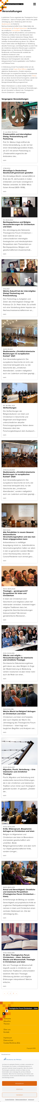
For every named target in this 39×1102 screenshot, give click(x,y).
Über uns (7, 1029)
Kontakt (6, 1032)
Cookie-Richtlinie (9, 1099)
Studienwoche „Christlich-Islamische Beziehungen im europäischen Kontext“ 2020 (19, 474)
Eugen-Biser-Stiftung (20, 69)
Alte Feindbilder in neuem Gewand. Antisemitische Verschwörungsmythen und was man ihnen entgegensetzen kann (19, 535)
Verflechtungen (9, 407)
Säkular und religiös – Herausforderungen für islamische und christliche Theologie (18, 657)
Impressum (31, 1099)
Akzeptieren (19, 1083)
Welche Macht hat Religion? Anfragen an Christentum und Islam (19, 712)
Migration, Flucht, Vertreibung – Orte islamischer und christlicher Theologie (19, 771)
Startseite (7, 1018)
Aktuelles (7, 1021)
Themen (7, 1024)
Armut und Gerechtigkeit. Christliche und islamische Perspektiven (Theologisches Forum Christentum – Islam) (19, 893)
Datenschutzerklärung (21, 1099)
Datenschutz (8, 1040)
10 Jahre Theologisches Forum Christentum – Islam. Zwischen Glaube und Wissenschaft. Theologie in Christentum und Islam (19, 958)
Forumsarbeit (16, 30)
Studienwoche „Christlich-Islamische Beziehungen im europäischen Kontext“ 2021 (19, 353)
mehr (4, 160)
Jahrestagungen (7, 28)
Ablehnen (19, 1089)
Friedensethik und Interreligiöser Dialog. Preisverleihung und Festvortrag (17, 136)
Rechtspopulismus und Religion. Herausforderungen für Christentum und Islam (19, 224)
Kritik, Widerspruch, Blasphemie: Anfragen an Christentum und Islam (18, 830)
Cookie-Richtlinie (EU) (12, 1043)
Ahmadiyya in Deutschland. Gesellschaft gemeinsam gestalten (18, 171)
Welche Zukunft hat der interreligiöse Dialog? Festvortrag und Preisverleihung (19, 293)
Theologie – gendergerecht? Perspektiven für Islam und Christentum (15, 593)
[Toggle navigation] (34, 4)
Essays (34, 76)
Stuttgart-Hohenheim (20, 28)
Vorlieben (19, 1095)
